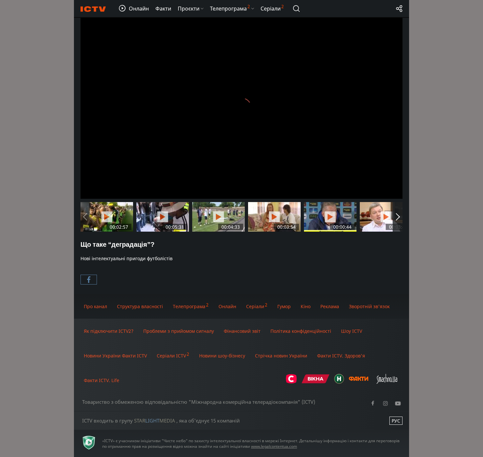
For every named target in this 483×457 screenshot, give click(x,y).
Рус (396, 421)
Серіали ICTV (171, 356)
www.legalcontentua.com (274, 446)
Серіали (255, 306)
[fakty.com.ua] (358, 382)
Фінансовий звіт (242, 331)
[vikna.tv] (316, 382)
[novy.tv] (339, 382)
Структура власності (140, 306)
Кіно (305, 306)
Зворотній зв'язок (369, 306)
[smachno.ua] (387, 382)
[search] (296, 8)
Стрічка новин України (281, 356)
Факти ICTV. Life (101, 380)
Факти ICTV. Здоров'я (341, 356)
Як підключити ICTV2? (108, 331)
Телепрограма (189, 306)
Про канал (95, 306)
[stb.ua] (291, 382)
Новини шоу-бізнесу (222, 356)
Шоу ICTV (351, 331)
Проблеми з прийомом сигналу (178, 331)
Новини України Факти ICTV (115, 356)
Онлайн (227, 306)
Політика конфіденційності (300, 331)
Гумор (284, 306)
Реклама (329, 306)
